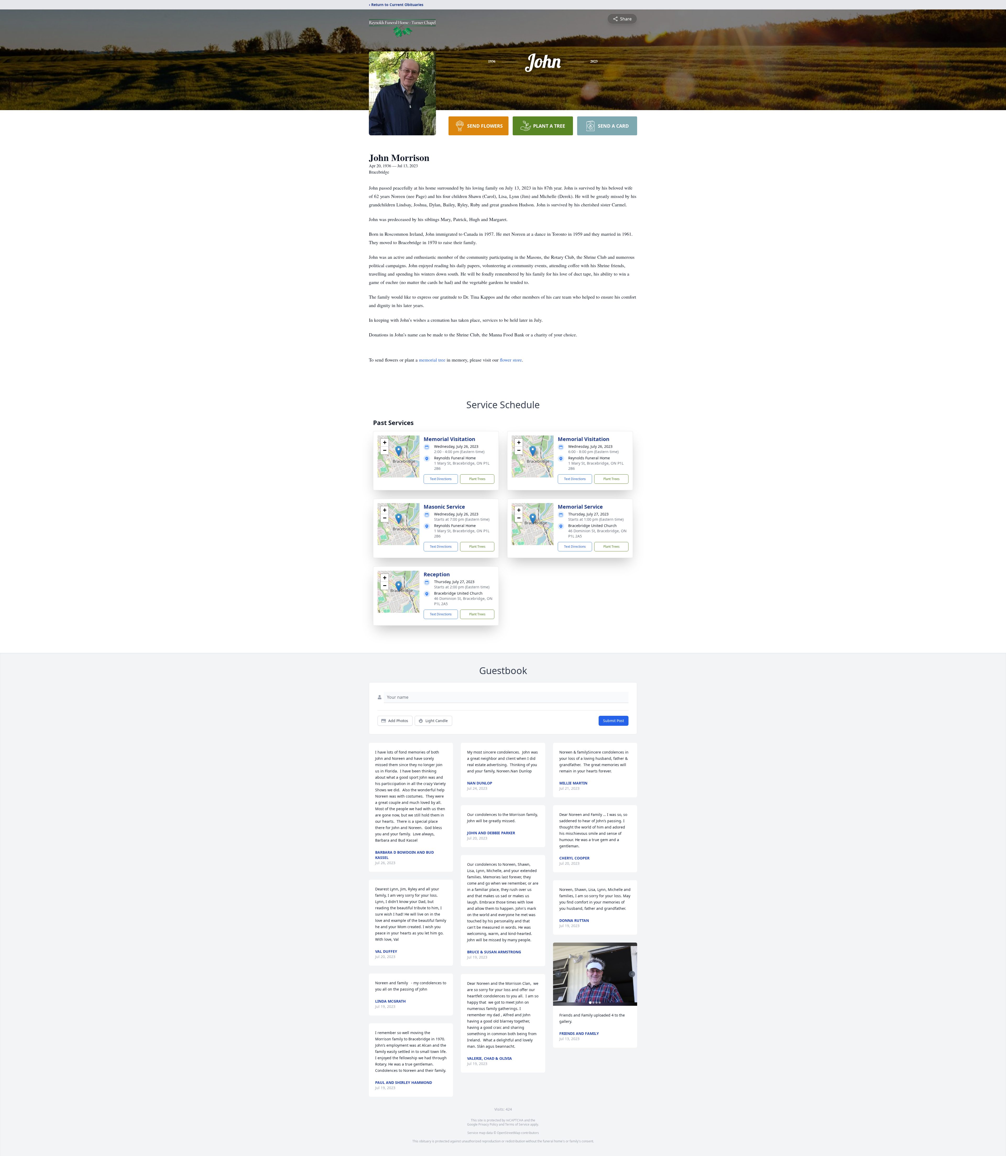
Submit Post (613, 720)
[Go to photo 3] (596, 1003)
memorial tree (432, 360)
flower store (511, 360)
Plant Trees (477, 479)
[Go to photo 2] (593, 1003)
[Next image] (632, 974)
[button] (398, 451)
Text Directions (441, 479)
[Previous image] (558, 974)
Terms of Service (517, 1124)
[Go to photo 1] (590, 1002)
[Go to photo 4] (600, 1003)
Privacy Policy (488, 1124)
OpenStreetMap (508, 1133)
